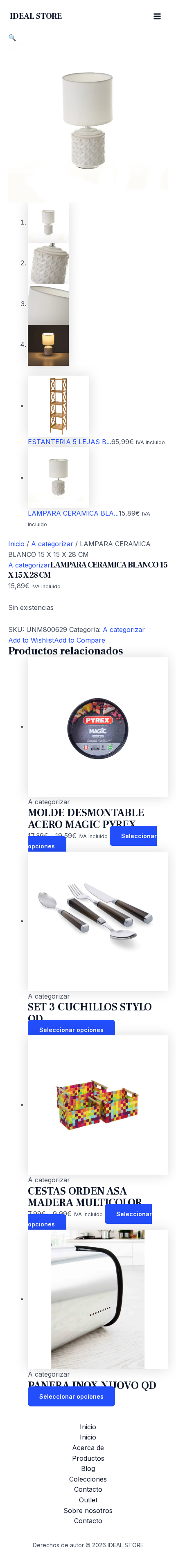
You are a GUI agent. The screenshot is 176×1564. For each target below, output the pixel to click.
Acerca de (88, 1448)
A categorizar (52, 544)
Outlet (88, 1500)
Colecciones (88, 1479)
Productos (88, 1458)
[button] (12, 37)
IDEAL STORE (36, 16)
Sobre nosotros (88, 1510)
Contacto (88, 1489)
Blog (88, 1468)
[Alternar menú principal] (157, 16)
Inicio (16, 544)
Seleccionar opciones (71, 1029)
